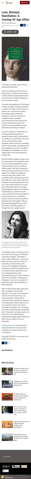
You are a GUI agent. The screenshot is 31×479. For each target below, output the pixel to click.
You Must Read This (8, 325)
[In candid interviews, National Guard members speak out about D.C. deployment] (7, 397)
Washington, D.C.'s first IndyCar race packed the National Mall (21, 383)
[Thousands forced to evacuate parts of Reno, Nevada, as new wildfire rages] (7, 437)
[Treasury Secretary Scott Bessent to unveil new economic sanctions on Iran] (7, 371)
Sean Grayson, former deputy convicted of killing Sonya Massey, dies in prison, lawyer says (20, 410)
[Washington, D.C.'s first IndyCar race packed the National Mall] (7, 384)
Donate (25, 2)
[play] (3, 477)
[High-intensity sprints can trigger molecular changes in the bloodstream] (7, 424)
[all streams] (28, 477)
